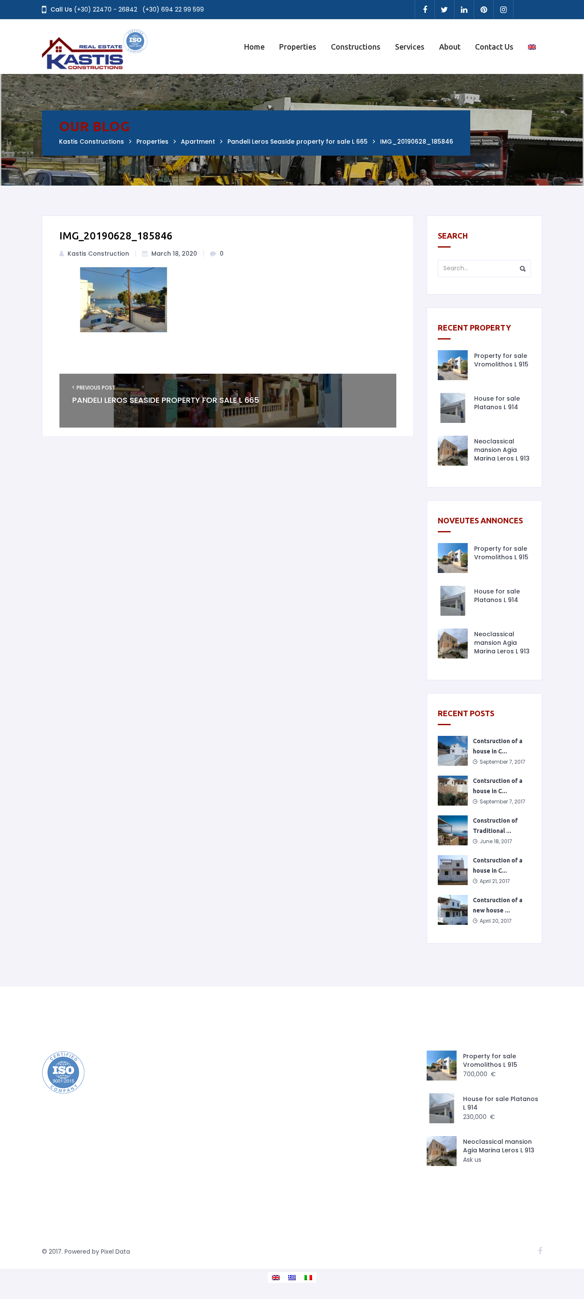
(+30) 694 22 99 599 (173, 9)
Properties (297, 46)
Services (410, 46)
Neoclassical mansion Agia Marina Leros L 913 (502, 450)
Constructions (355, 46)
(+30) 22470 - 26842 (105, 9)
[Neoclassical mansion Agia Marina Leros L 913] (453, 451)
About (449, 46)
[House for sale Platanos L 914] (453, 408)
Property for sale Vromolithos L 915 (501, 360)
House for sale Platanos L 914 (497, 402)
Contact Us (494, 46)
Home (254, 46)
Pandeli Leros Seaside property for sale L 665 (165, 400)
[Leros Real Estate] (95, 46)
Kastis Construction (98, 253)
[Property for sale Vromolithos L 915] (453, 365)
